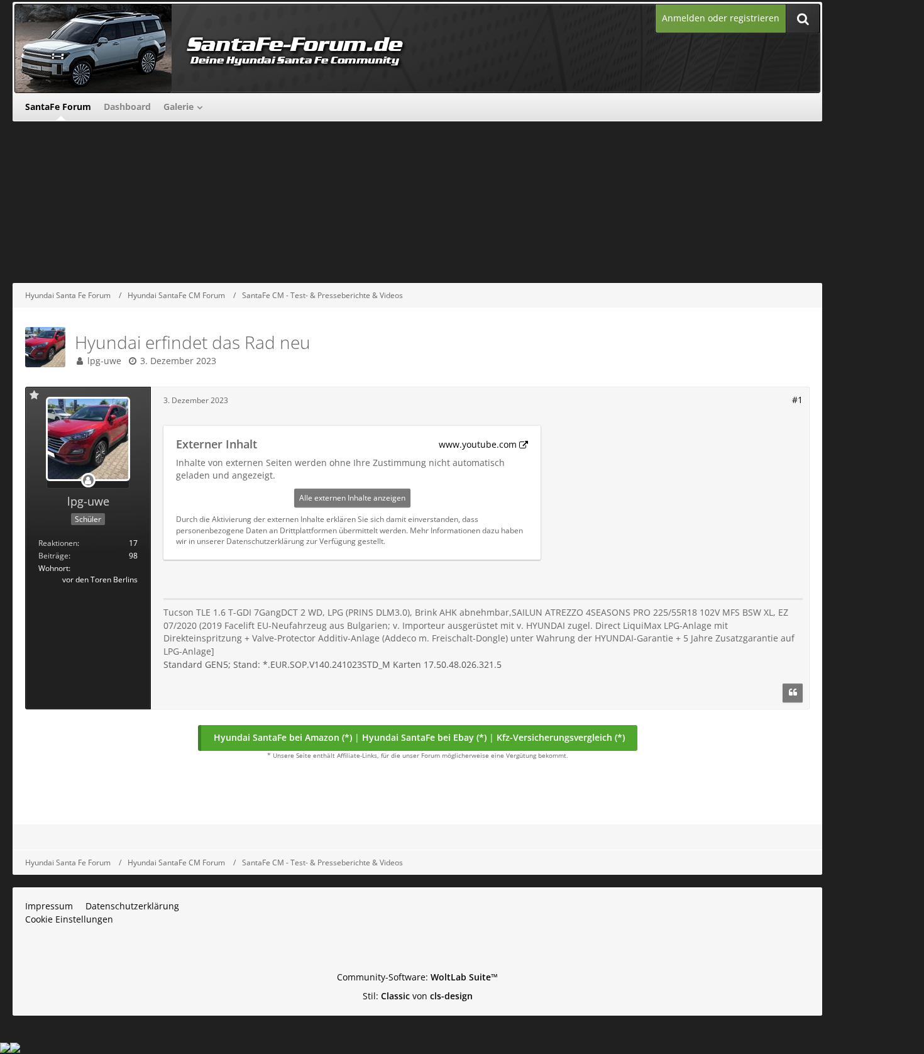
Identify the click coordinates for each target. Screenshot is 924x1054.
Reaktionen (57, 543)
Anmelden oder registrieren (720, 18)
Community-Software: (417, 977)
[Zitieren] (793, 693)
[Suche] (802, 18)
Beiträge (53, 555)
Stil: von (418, 996)
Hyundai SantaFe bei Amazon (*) (283, 737)
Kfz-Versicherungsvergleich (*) (561, 737)
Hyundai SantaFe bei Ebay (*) (424, 737)
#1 (797, 400)
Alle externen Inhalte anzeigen (352, 497)
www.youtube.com (478, 444)
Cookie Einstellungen (69, 919)
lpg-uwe (104, 361)
